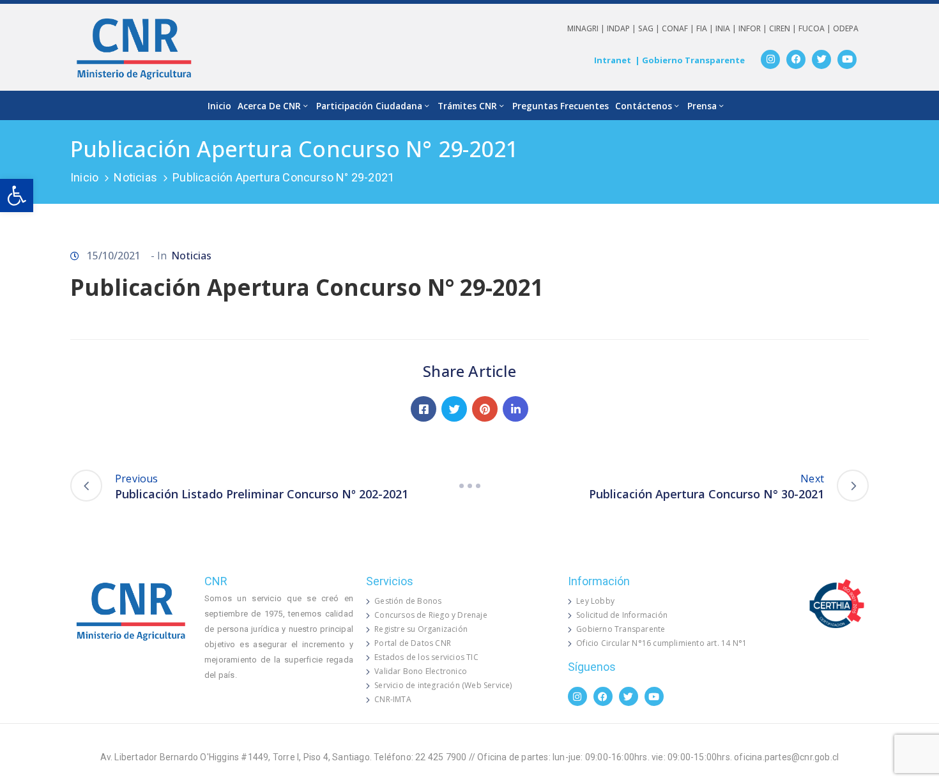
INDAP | (622, 28)
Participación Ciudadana (369, 106)
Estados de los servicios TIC (426, 657)
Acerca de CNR (269, 106)
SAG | (650, 28)
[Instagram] (770, 59)
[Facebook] (795, 59)
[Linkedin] (515, 409)
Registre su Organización (421, 629)
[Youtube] (847, 59)
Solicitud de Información (622, 615)
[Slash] (469, 486)
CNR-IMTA (392, 699)
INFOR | (753, 28)
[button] (16, 195)
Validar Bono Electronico (420, 671)
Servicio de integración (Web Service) (443, 685)
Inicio (219, 106)
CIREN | (783, 28)
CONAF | (679, 28)
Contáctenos (643, 106)
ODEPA (846, 28)
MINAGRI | (587, 28)
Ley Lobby (595, 600)
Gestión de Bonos (407, 600)
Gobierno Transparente (620, 629)
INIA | (726, 28)
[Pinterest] (485, 409)
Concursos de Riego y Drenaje (430, 615)
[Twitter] (821, 59)
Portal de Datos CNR (412, 643)
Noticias (135, 177)
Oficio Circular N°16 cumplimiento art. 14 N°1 (661, 643)
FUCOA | (815, 28)
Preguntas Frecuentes (560, 106)
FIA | (705, 28)
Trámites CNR (467, 106)
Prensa (702, 106)
